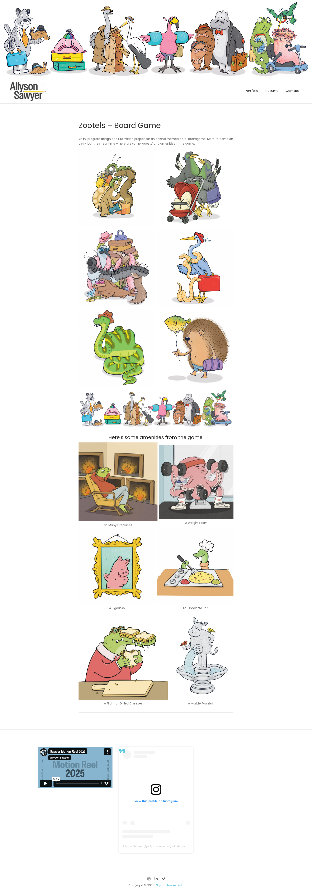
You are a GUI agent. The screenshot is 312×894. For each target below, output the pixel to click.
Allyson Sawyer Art (168, 885)
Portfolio (251, 90)
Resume (272, 90)
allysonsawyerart (159, 846)
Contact (292, 90)
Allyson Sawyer (132, 846)
